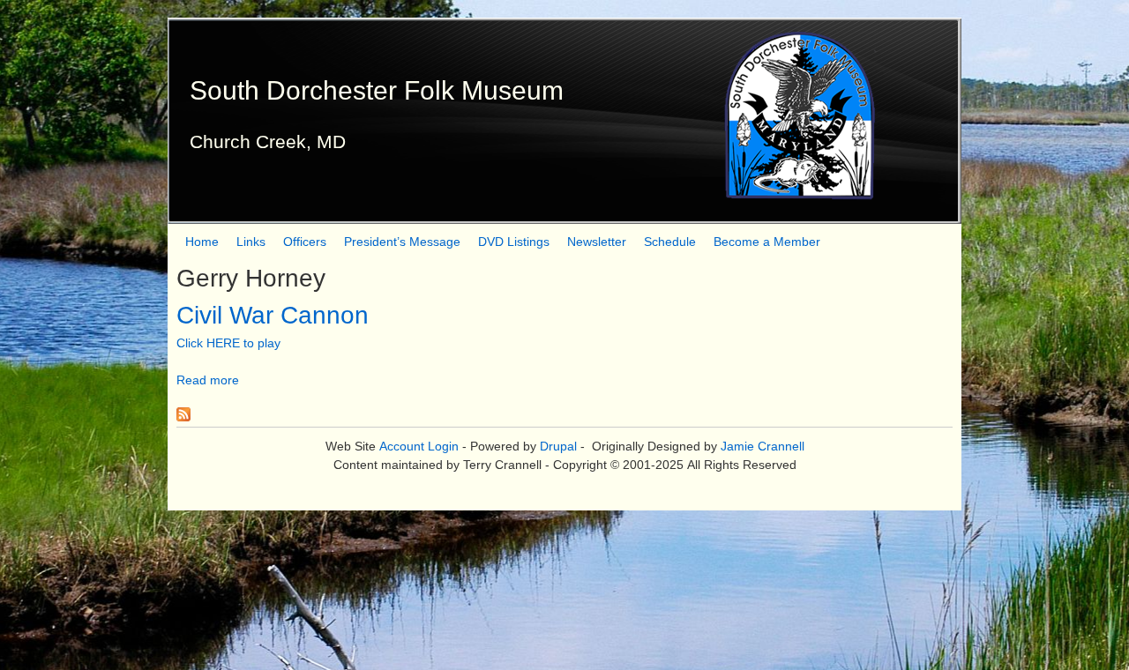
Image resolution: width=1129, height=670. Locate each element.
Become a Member (767, 241)
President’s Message (402, 241)
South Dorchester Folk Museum (377, 90)
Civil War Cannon (272, 315)
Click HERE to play (228, 343)
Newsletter (596, 241)
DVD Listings (514, 241)
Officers (304, 241)
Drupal (558, 446)
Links (250, 241)
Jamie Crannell (762, 446)
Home (202, 241)
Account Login (419, 446)
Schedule (670, 241)
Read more (207, 380)
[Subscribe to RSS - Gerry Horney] (183, 417)
